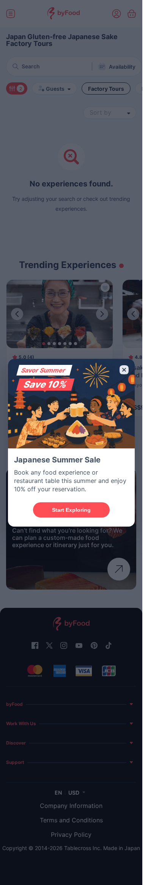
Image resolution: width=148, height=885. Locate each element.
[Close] (124, 370)
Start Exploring (71, 510)
